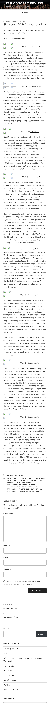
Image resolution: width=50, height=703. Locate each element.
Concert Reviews (15, 475)
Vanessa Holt (34, 132)
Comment (8, 514)
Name (6, 546)
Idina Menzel (8, 675)
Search (6, 629)
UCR (24, 21)
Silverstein (12, 485)
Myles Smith (8, 666)
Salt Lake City (14, 478)
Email (6, 557)
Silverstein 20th (27, 485)
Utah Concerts (14, 491)
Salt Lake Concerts (25, 482)
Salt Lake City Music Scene (20, 480)
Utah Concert (13, 489)
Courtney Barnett (10, 649)
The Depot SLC (34, 487)
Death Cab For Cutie (11, 690)
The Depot (22, 487)
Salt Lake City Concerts (34, 478)
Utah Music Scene (30, 491)
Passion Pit (8, 671)
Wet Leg (6, 685)
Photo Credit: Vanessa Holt (32, 47)
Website (7, 569)
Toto (5, 653)
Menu (26, 13)
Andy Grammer (9, 680)
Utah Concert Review (23, 3)
